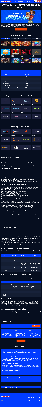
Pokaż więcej (21, 340)
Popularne (4, 38)
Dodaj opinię (36, 325)
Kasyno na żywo (15, 38)
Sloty (36, 38)
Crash (25, 38)
